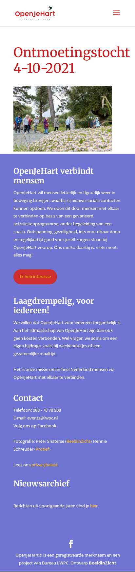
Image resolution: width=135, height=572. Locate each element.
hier (94, 506)
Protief (42, 449)
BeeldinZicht (78, 441)
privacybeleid (44, 465)
